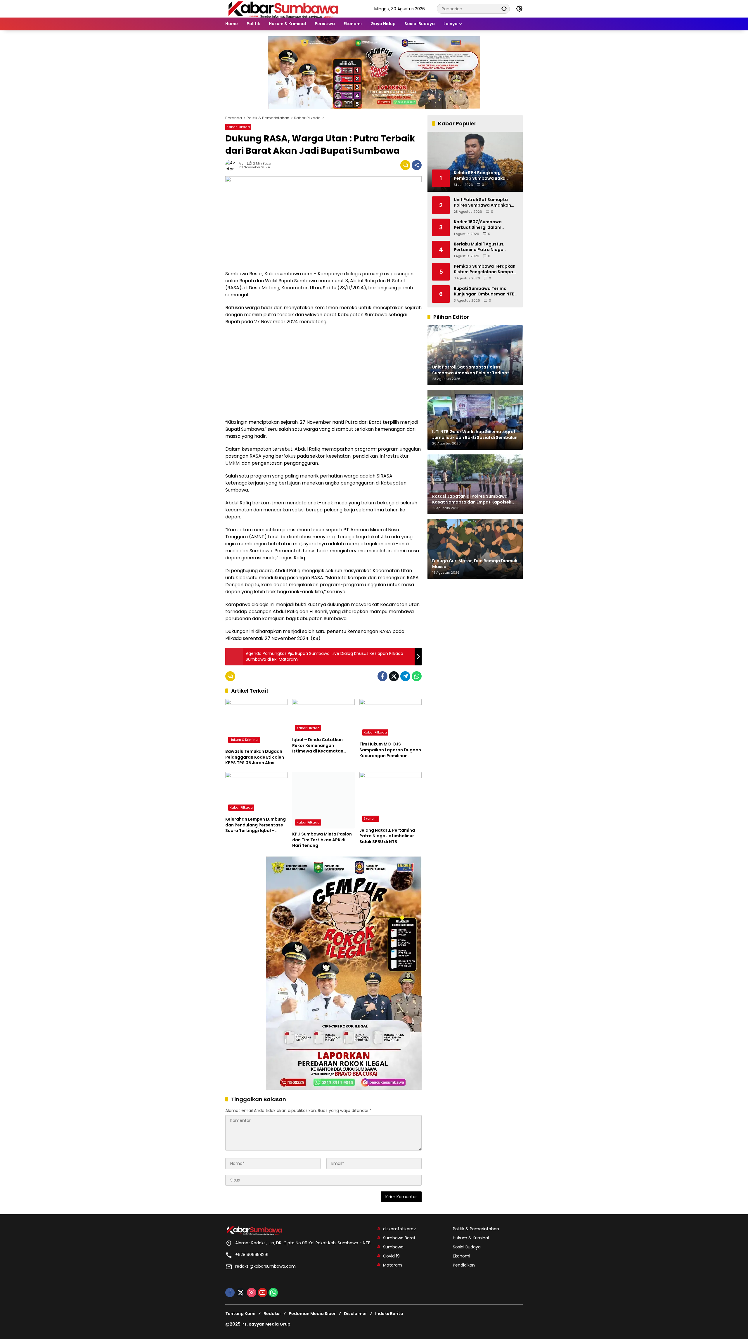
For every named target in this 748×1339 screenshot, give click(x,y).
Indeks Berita (389, 1313)
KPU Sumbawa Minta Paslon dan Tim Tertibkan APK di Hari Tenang (322, 839)
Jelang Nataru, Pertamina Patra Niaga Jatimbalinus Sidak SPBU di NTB (387, 836)
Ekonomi (371, 818)
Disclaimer (355, 1313)
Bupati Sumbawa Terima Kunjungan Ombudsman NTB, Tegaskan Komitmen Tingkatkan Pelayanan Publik (485, 291)
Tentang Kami (240, 1313)
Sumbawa (393, 1247)
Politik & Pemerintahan (476, 1229)
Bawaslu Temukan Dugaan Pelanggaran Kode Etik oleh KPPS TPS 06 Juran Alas (254, 757)
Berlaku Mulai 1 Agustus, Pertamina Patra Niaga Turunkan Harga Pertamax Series (482, 246)
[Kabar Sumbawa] (283, 8)
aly (241, 163)
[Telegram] (405, 676)
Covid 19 (391, 1256)
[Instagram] (251, 1292)
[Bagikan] (417, 165)
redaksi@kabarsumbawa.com (265, 1266)
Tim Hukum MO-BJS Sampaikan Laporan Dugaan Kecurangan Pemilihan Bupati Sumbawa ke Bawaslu (390, 750)
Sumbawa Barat (399, 1238)
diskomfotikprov (399, 1229)
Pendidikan (464, 1265)
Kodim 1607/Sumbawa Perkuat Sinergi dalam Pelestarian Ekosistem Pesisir (485, 224)
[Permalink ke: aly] (232, 165)
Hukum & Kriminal (244, 739)
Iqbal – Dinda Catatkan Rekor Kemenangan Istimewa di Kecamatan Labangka (317, 745)
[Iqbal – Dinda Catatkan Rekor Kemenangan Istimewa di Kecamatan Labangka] (323, 716)
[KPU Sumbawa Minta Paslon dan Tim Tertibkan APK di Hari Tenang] (323, 800)
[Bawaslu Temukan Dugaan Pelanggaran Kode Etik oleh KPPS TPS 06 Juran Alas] (256, 722)
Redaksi (272, 1313)
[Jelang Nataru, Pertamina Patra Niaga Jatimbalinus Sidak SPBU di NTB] (390, 798)
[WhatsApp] (417, 676)
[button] (504, 8)
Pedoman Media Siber (312, 1313)
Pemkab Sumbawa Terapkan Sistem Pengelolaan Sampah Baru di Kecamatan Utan (485, 269)
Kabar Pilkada (238, 126)
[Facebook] (382, 676)
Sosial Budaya (467, 1247)
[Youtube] (262, 1292)
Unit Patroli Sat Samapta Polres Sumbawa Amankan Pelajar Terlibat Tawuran (482, 202)
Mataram (392, 1265)
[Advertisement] (323, 372)
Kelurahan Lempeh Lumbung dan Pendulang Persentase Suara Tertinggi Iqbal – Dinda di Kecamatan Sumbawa (255, 825)
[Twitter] (394, 676)
